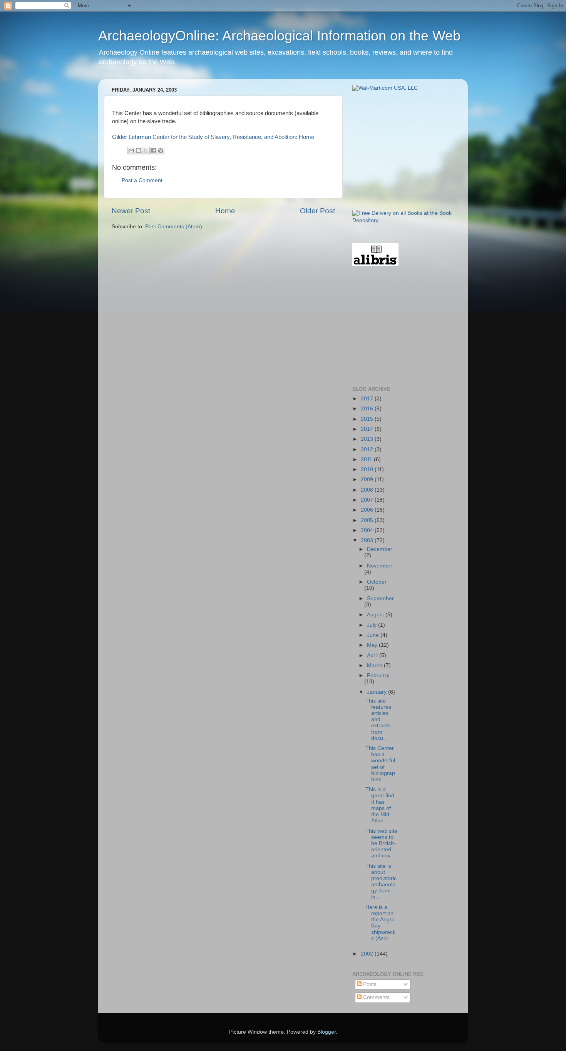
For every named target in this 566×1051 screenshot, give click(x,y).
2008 (368, 490)
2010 (368, 469)
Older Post (317, 211)
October (377, 582)
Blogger (326, 1032)
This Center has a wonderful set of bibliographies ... (380, 763)
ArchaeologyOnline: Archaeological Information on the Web (279, 36)
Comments (376, 997)
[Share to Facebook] (153, 150)
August (376, 615)
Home (225, 211)
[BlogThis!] (138, 150)
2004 (368, 530)
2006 (368, 510)
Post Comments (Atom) (173, 226)
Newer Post (131, 211)
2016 (368, 409)
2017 (368, 399)
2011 (367, 459)
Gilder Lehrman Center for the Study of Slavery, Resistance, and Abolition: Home (213, 137)
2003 (368, 540)
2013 (368, 439)
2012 (368, 449)
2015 (368, 419)
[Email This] (131, 150)
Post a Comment (142, 180)
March (375, 665)
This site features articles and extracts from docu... (378, 719)
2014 (368, 429)
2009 (368, 479)
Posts (369, 984)
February (378, 675)
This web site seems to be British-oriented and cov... (381, 843)
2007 (368, 500)
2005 (368, 520)
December (379, 549)
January (377, 692)
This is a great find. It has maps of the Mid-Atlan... (380, 805)
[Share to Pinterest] (160, 150)
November (379, 566)
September (380, 598)
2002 (368, 954)
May (373, 645)
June (373, 635)
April (373, 655)
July (372, 625)
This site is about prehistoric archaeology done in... (381, 881)
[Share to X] (146, 150)
